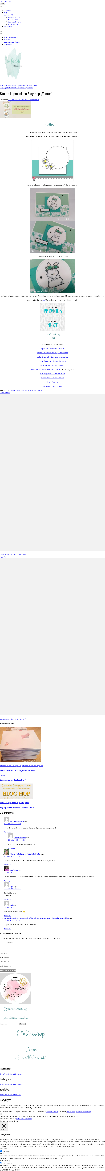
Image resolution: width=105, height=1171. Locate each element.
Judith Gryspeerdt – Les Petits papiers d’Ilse (52, 357)
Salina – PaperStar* (52, 382)
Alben (2, 803)
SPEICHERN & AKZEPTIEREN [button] (10, 1170)
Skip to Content (5, 1)
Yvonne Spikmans (20, 837)
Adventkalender (5, 765)
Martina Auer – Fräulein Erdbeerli (52, 378)
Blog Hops (3, 88)
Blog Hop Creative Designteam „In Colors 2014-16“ (17, 807)
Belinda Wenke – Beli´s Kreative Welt (52, 365)
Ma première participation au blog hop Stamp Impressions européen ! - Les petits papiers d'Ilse (36, 918)
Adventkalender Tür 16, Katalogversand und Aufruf (17, 770)
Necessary (6, 1151)
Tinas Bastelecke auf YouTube (10, 1095)
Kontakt (7, 39)
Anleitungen (8, 26)
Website (3, 966)
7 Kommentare (33, 99)
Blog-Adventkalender (25, 765)
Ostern (9, 88)
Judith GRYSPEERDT (17, 821)
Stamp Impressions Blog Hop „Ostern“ (13, 780)
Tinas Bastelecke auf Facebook (11, 1074)
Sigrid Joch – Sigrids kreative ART (52, 348)
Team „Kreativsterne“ (11, 37)
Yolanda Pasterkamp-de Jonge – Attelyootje (52, 353)
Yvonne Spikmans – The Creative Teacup (53, 361)
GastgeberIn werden (15, 22)
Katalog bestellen (14, 17)
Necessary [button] (3, 1149)
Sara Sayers (14, 870)
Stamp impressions (26, 88)
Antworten (7, 832)
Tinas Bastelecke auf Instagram (11, 1084)
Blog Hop (13, 390)
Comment (3, 953)
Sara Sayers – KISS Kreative (52, 386)
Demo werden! (13, 24)
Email (2, 962)
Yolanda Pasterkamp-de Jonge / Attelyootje (25, 854)
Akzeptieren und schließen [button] (9, 1121)
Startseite (7, 10)
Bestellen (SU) (13, 19)
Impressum (8, 44)
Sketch (26, 390)
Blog (5, 12)
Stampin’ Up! (8, 15)
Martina (12, 905)
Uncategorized (38, 765)
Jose (43, 300)
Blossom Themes (52, 1111)
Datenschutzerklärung (12, 42)
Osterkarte (20, 390)
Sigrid (11, 886)
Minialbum (14, 803)
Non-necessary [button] (5, 1160)
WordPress (71, 1111)
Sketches (15, 88)
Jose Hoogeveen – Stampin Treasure (52, 373)
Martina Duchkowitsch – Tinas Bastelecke (45, 369)
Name (2, 957)
